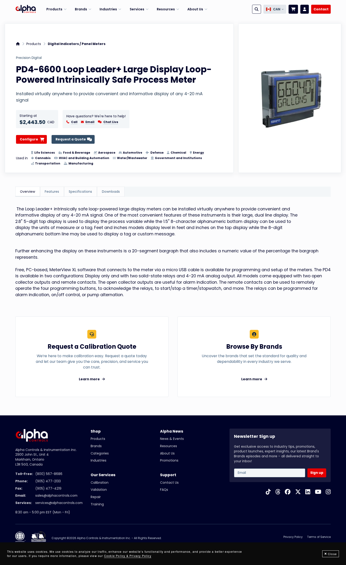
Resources (168, 446)
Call (74, 122)
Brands (96, 446)
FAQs (164, 489)
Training (97, 504)
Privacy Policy (293, 537)
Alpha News (171, 431)
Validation (99, 489)
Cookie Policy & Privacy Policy (127, 556)
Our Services (103, 475)
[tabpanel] (173, 252)
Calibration (100, 482)
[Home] (25, 9)
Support (168, 475)
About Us (167, 453)
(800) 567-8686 (48, 473)
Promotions (169, 460)
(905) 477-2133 (48, 481)
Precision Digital (29, 58)
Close (332, 554)
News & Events (172, 438)
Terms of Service (319, 537)
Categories (100, 453)
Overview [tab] (27, 191)
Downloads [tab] (111, 191)
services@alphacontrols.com (59, 502)
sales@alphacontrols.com (56, 495)
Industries (98, 460)
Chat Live (110, 122)
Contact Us (169, 482)
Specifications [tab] (80, 191)
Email (89, 122)
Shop (96, 431)
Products (33, 43)
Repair (96, 497)
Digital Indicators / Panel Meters (76, 43)
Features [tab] (52, 191)
